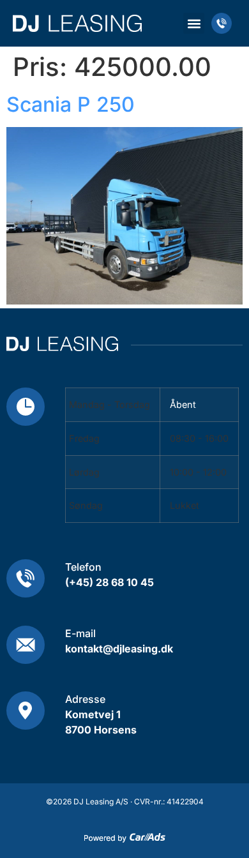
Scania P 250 (70, 104)
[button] (193, 23)
